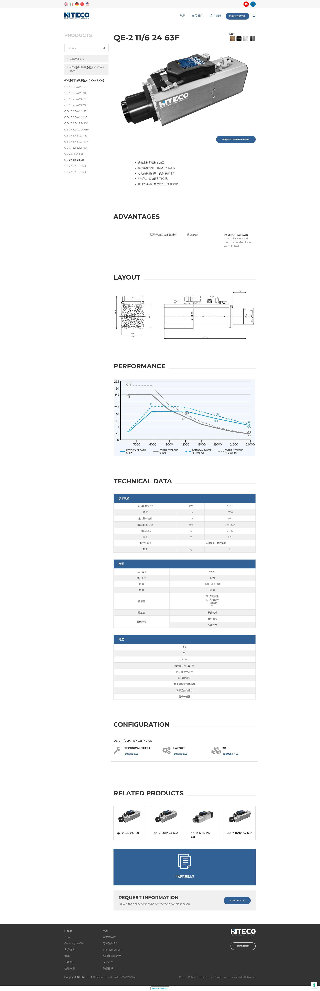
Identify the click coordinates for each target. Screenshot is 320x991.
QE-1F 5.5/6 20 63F (75, 92)
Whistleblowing (247, 976)
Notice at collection (160, 988)
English (66, 4)
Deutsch (77, 4)
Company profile (73, 943)
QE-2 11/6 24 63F (74, 159)
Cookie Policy (204, 976)
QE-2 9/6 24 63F (74, 153)
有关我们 (198, 16)
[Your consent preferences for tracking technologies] (314, 985)
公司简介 (69, 961)
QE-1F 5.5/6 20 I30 (75, 86)
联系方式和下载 (237, 16)
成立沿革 (108, 961)
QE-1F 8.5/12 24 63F (76, 129)
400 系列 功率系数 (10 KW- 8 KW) (87, 69)
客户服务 (216, 16)
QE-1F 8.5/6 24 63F (75, 117)
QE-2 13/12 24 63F (75, 165)
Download (131, 754)
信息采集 (69, 968)
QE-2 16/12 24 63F (75, 171)
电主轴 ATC (109, 937)
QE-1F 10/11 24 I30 (76, 135)
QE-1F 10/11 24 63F (76, 141)
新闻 (67, 955)
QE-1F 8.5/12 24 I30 (76, 123)
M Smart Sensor (112, 949)
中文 (82, 4)
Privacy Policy (187, 976)
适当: (231, 33)
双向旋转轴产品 (112, 955)
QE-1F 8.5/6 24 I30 (75, 111)
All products (77, 58)
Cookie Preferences (225, 976)
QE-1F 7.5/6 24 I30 (75, 99)
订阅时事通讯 (243, 946)
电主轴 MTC (110, 943)
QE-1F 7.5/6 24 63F (75, 105)
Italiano (71, 4)
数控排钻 (108, 968)
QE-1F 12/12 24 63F (76, 147)
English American (87, 4)
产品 (182, 16)
